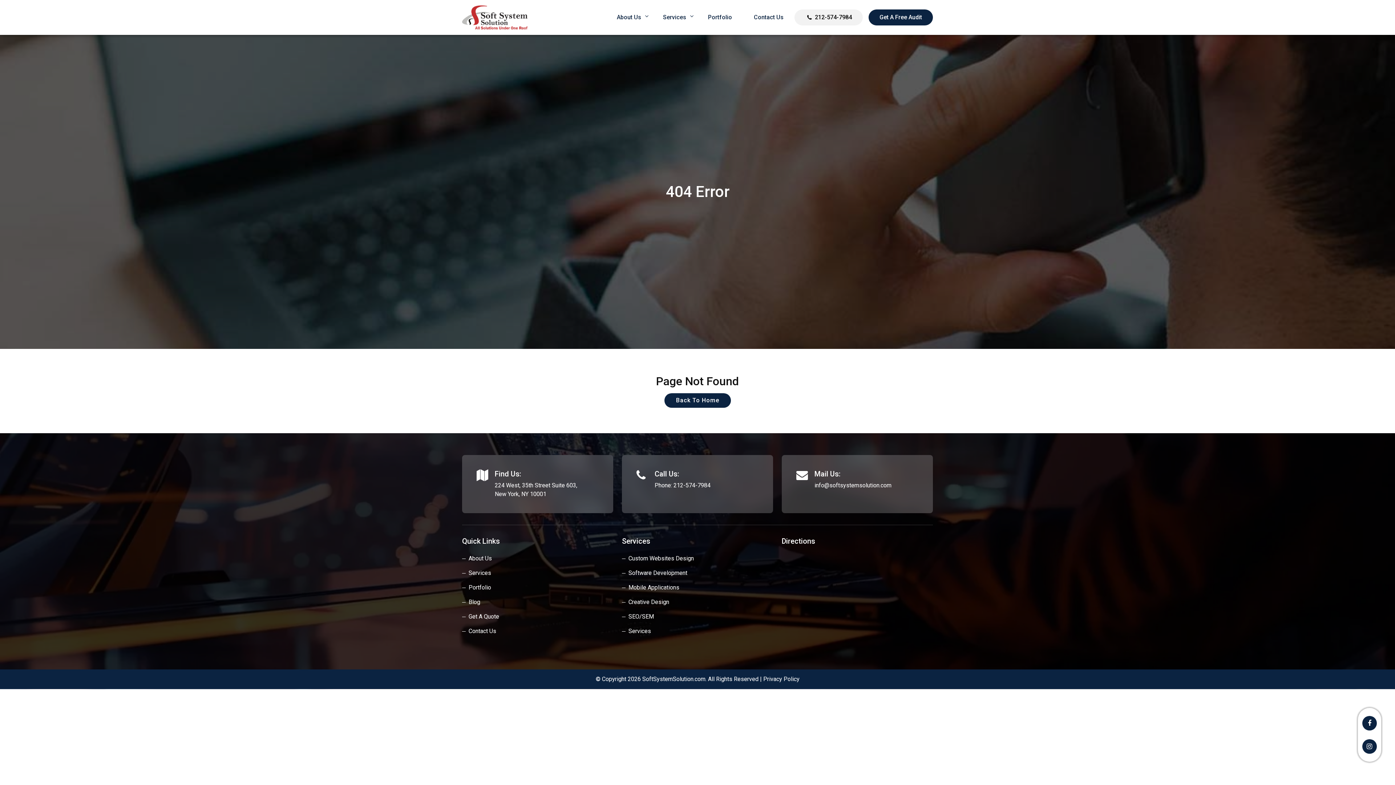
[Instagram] (1369, 746)
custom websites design (661, 558)
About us (629, 17)
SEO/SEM (641, 616)
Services (674, 17)
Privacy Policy (781, 679)
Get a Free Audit (901, 17)
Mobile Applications (653, 587)
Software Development (657, 572)
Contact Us (769, 17)
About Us (480, 558)
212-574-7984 (833, 17)
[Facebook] (1369, 723)
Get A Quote (484, 616)
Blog (474, 602)
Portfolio (720, 17)
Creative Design (648, 602)
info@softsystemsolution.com (852, 485)
